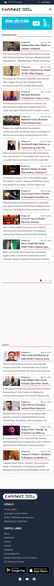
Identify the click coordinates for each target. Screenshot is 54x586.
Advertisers (9, 537)
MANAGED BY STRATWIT (15, 521)
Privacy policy (10, 509)
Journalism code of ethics (16, 513)
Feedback (8, 550)
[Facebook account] (34, 579)
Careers (7, 542)
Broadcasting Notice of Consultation (20, 558)
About (7, 533)
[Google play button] (15, 570)
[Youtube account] (27, 579)
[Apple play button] (38, 570)
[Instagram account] (20, 579)
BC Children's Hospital (14, 562)
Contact (7, 546)
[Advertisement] (27, 313)
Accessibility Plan (12, 554)
